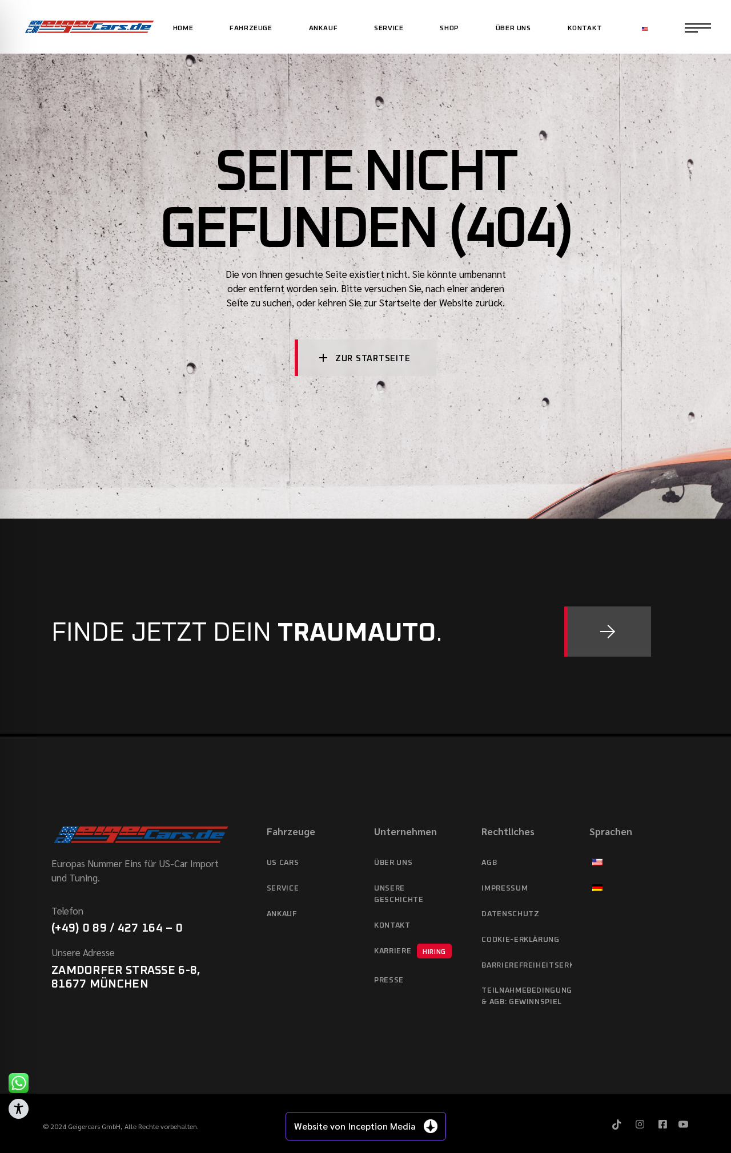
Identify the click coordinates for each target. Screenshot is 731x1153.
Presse (389, 980)
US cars (283, 863)
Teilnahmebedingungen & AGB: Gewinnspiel (526, 996)
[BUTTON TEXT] (607, 631)
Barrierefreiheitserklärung (526, 965)
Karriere (410, 951)
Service (283, 888)
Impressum (504, 888)
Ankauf (282, 914)
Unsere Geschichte (399, 894)
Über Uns (393, 863)
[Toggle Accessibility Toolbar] (19, 1109)
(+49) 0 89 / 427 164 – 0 (117, 928)
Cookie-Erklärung (520, 940)
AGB (489, 863)
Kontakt (392, 925)
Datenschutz (510, 914)
